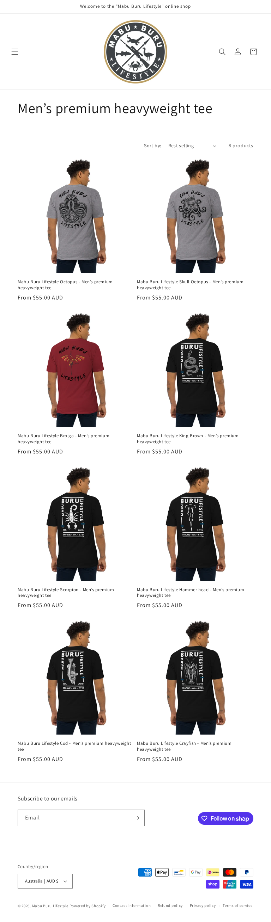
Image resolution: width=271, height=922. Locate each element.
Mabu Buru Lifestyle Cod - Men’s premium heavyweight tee (74, 746)
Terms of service (237, 905)
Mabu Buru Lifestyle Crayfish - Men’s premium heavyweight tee (184, 746)
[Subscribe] (136, 818)
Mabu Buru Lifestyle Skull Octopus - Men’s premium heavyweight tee (190, 285)
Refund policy (170, 905)
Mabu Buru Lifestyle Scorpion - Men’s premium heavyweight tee (66, 593)
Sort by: (152, 145)
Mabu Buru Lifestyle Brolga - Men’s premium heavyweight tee (63, 439)
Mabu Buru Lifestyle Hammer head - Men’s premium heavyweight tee (190, 593)
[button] (15, 52)
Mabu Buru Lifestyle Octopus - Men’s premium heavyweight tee (65, 285)
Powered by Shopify (88, 905)
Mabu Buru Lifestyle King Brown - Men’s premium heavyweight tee (188, 439)
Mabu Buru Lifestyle (50, 905)
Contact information (132, 905)
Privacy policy (203, 905)
